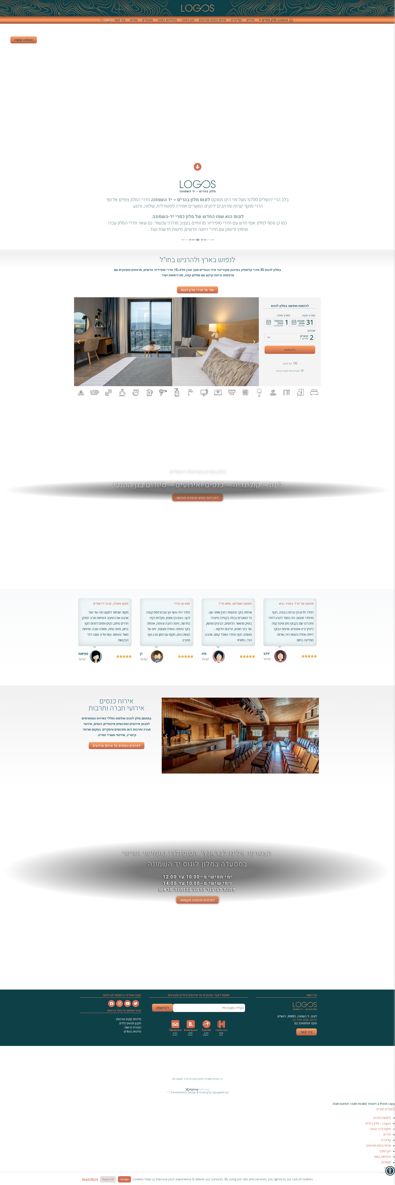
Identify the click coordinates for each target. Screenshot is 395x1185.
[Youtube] (127, 1003)
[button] (302, 322)
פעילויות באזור (382, 1157)
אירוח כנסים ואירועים (378, 1145)
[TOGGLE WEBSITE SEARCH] (102, 20)
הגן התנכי (385, 1151)
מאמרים (386, 1162)
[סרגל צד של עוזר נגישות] (390, 1171)
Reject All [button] (108, 1179)
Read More (90, 1179)
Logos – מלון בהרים (378, 1123)
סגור (249, 1062)
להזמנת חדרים (382, 1118)
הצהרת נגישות (132, 1027)
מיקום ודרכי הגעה (380, 1129)
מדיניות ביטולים (132, 1031)
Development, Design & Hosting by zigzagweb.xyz (200, 1092)
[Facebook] (111, 1003)
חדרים (387, 1134)
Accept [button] (124, 1179)
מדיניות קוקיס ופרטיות (128, 1019)
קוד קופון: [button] (287, 363)
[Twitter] (135, 1003)
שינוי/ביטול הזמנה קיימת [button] (287, 370)
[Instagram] (119, 1003)
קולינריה (386, 1140)
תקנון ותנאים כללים (130, 1023)
